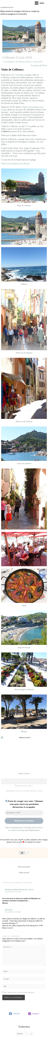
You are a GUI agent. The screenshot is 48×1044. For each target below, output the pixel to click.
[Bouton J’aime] (22, 852)
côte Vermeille (17, 75)
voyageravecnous (7, 7)
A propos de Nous (39, 65)
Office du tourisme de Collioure (15, 163)
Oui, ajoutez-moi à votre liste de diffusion (19, 992)
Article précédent (24, 867)
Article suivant (24, 873)
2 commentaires (8, 62)
